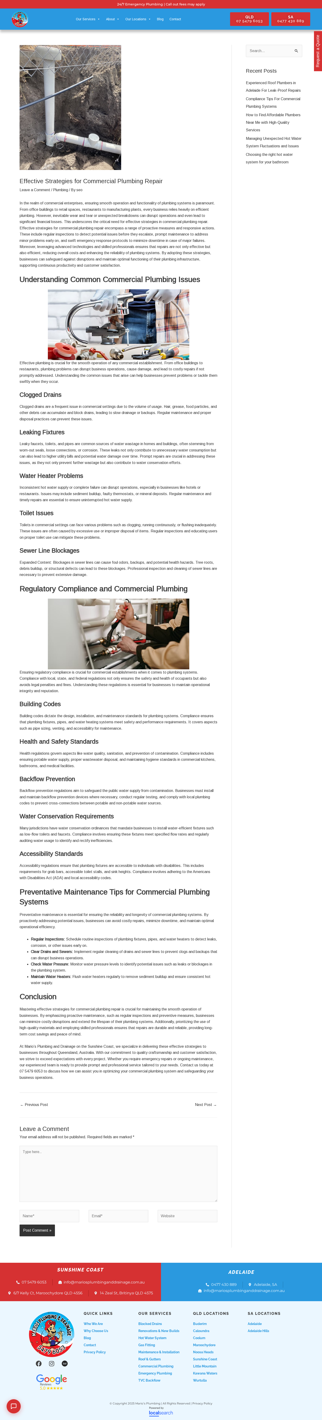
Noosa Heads (203, 1352)
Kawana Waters (205, 1373)
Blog (160, 19)
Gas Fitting (146, 1345)
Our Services (85, 19)
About (110, 19)
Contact (175, 19)
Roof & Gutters (149, 1359)
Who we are (93, 1324)
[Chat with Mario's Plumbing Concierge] (14, 1406)
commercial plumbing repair (185, 222)
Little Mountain (204, 1366)
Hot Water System (152, 1338)
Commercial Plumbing (155, 1366)
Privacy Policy (95, 1352)
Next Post (206, 1105)
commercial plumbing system (152, 1071)
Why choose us (96, 1331)
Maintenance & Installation (158, 1352)
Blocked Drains (150, 1324)
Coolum (199, 1338)
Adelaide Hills (258, 1331)
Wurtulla (200, 1380)
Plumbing (60, 190)
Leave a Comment (35, 190)
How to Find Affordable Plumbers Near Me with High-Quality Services (273, 122)
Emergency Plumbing (155, 1373)
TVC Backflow (149, 1380)
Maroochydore (204, 1345)
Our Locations (135, 19)
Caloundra (201, 1331)
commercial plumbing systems (177, 915)
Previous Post (34, 1105)
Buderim (200, 1324)
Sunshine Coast (205, 1359)
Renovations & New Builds (158, 1331)
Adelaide (255, 1324)
